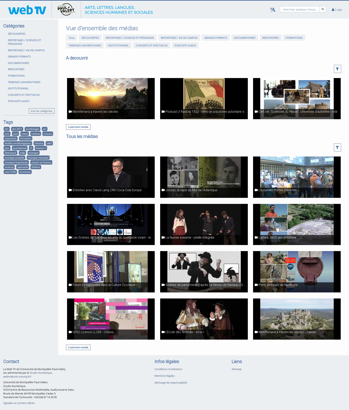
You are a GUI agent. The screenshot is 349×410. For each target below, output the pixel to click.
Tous (72, 38)
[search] (300, 9)
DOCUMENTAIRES (18, 63)
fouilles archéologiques (18, 143)
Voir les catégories (41, 111)
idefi (49, 143)
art (44, 128)
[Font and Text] (273, 10)
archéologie (32, 128)
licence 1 (41, 148)
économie (25, 171)
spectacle (22, 167)
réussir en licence (41, 162)
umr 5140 (10, 171)
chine (25, 133)
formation (25, 138)
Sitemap (237, 369)
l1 (31, 148)
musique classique (38, 157)
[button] (337, 69)
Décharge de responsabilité (171, 382)
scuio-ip (9, 167)
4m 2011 (17, 128)
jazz (7, 148)
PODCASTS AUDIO (18, 101)
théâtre (36, 167)
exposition (10, 138)
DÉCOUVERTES (16, 33)
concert (48, 133)
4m (6, 128)
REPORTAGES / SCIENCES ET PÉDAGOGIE (24, 42)
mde (22, 152)
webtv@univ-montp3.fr (17, 376)
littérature (10, 152)
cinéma (36, 133)
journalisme (19, 148)
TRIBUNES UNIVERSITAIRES (24, 82)
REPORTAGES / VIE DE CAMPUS (26, 50)
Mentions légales (165, 376)
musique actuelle (14, 157)
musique (33, 152)
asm (15, 133)
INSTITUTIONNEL (18, 88)
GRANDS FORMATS (19, 56)
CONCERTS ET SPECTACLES (24, 95)
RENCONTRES (16, 69)
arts (7, 133)
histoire (39, 143)
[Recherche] (323, 9)
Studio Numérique (41, 373)
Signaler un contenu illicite (19, 403)
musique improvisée (16, 162)
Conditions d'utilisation (168, 369)
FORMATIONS (16, 75)
